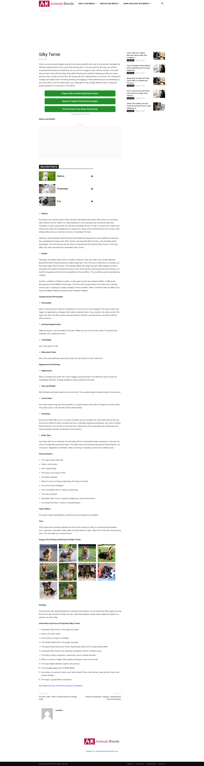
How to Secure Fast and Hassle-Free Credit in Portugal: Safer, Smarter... (138, 93)
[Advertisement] (102, 31)
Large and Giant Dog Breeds (136, 3)
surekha (59, 710)
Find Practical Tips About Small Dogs (80, 109)
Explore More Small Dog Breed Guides (80, 93)
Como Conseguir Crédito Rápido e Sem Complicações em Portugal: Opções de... (139, 68)
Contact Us (161, 764)
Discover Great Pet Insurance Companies (65, 686)
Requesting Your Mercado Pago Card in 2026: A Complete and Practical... (138, 80)
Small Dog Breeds (86, 3)
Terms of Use (140, 764)
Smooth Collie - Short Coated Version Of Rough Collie (58, 698)
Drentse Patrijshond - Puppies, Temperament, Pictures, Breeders (103, 698)
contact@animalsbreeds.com (106, 751)
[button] (162, 4)
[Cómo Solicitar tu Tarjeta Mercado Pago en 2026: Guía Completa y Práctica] (159, 56)
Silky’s (67, 219)
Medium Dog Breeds (109, 3)
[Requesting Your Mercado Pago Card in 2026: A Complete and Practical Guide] (159, 81)
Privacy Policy (151, 764)
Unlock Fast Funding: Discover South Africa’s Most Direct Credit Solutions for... (139, 106)
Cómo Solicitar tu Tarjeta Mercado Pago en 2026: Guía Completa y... (137, 55)
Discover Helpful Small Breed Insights (80, 101)
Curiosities (131, 60)
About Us (130, 764)
